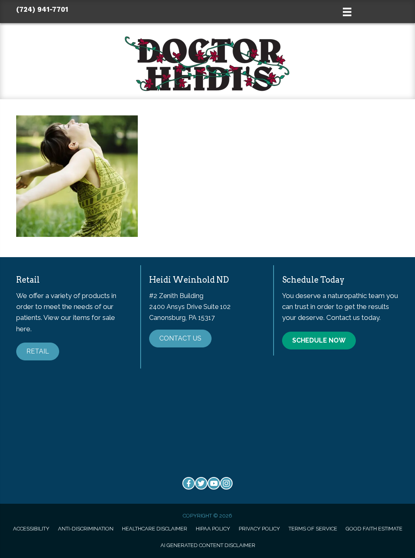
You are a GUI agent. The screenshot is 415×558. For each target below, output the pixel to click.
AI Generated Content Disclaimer (207, 545)
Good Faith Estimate (374, 529)
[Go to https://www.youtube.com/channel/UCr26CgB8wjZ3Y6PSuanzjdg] (214, 483)
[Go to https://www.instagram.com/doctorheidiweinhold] (226, 483)
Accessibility (31, 529)
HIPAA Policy (213, 529)
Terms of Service (313, 529)
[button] (37, 351)
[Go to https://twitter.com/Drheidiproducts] (201, 483)
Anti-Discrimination (85, 529)
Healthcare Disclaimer (154, 529)
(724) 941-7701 (42, 9)
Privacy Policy (259, 529)
